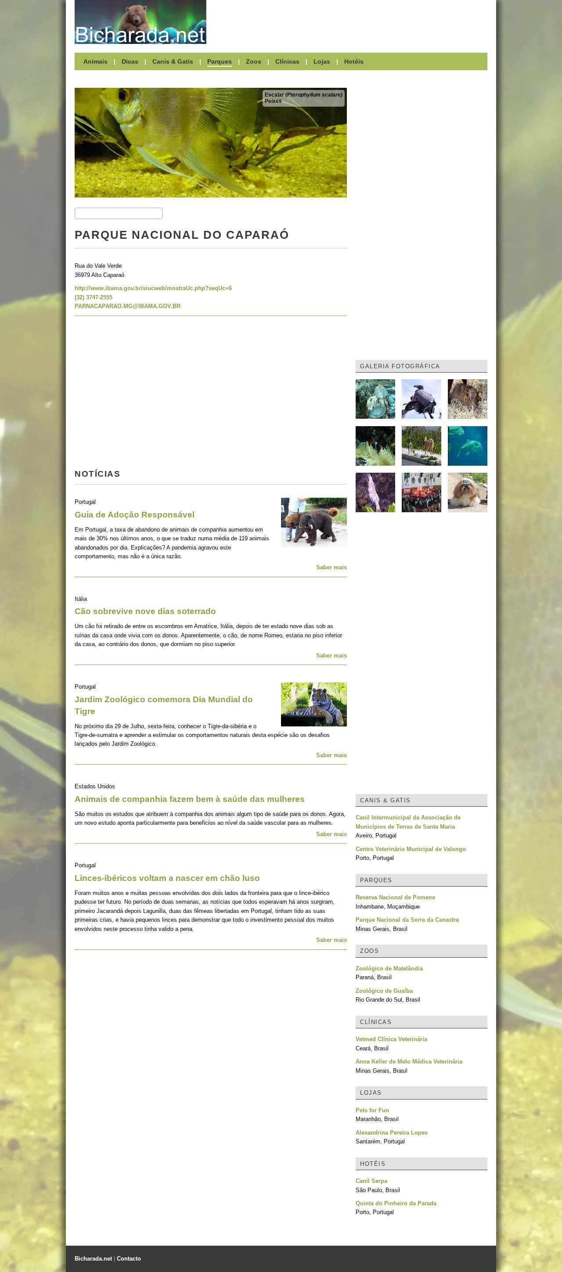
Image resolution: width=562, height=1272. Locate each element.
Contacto (129, 1258)
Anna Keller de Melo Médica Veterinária (409, 1061)
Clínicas (287, 61)
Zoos (253, 61)
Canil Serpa (371, 1181)
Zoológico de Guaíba (384, 991)
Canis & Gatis (172, 61)
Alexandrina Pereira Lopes (392, 1132)
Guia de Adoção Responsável (135, 514)
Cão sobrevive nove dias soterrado (145, 611)
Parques (219, 61)
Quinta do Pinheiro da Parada (396, 1203)
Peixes (273, 101)
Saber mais (331, 567)
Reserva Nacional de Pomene (395, 897)
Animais (95, 61)
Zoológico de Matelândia (389, 968)
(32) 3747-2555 (93, 297)
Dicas (130, 61)
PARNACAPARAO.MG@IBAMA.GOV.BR (127, 306)
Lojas (321, 61)
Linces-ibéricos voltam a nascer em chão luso (167, 878)
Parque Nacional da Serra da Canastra (407, 919)
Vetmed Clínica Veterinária (391, 1039)
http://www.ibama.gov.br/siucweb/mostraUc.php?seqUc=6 (153, 288)
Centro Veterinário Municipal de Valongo (411, 849)
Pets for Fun (372, 1110)
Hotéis (354, 61)
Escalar (303, 94)
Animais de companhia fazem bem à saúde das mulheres (190, 799)
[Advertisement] (351, 22)
